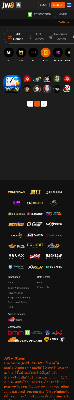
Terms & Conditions (18, 288)
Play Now (12, 87)
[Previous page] (30, 104)
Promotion (42, 14)
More (62, 14)
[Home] (8, 5)
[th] (69, 5)
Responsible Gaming (19, 297)
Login (43, 5)
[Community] (18, 5)
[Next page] (44, 104)
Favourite (12, 78)
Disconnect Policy (17, 302)
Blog (10, 307)
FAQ (39, 282)
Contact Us (43, 287)
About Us (13, 282)
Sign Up (58, 5)
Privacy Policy (15, 292)
